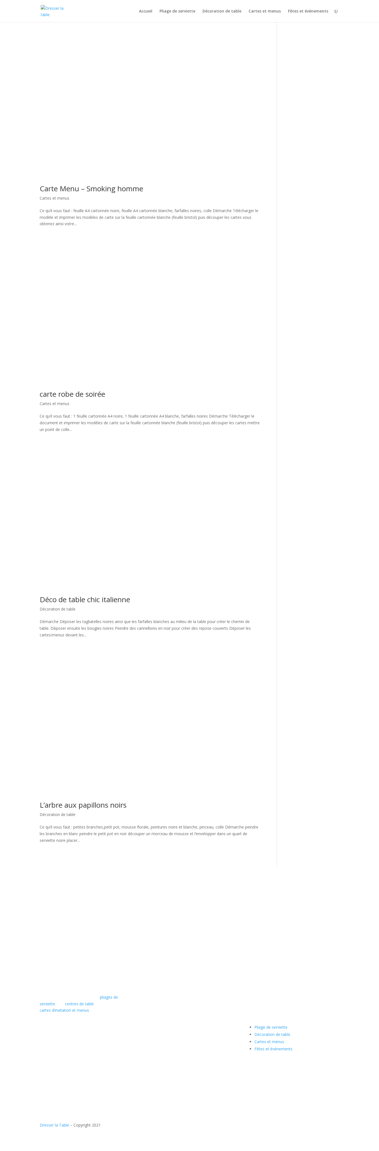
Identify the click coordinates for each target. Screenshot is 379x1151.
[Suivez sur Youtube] (55, 1069)
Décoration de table (222, 11)
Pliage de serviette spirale (201, 960)
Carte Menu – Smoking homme (91, 188)
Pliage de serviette (177, 11)
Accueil (145, 11)
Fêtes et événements (308, 11)
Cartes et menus (265, 11)
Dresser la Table (54, 1125)
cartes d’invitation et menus (64, 1010)
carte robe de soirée (72, 394)
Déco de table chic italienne (85, 599)
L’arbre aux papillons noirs (83, 805)
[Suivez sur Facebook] (44, 1069)
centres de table (79, 1003)
